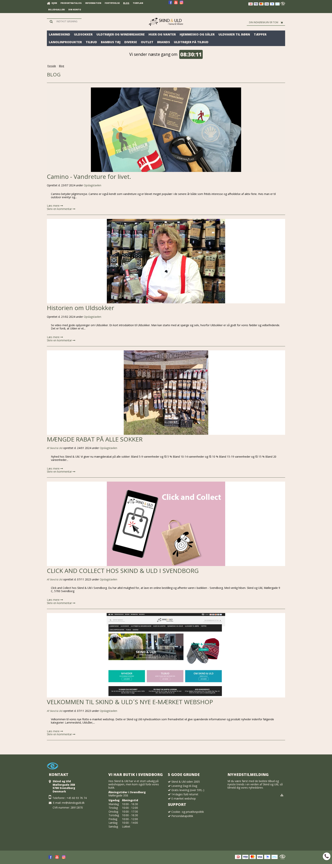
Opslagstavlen (92, 185)
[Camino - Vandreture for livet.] (166, 129)
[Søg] (64, 21)
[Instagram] (181, 4)
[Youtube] (175, 4)
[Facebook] (170, 4)
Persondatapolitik (182, 816)
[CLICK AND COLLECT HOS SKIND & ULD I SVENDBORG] (166, 524)
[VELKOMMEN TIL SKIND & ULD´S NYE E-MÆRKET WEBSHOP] (166, 655)
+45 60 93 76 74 (76, 798)
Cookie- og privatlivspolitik (187, 812)
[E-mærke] (283, 4)
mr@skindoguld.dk (73, 803)
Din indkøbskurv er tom (263, 22)
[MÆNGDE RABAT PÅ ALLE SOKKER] (166, 392)
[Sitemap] (282, 795)
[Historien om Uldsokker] (166, 261)
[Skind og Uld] (166, 22)
